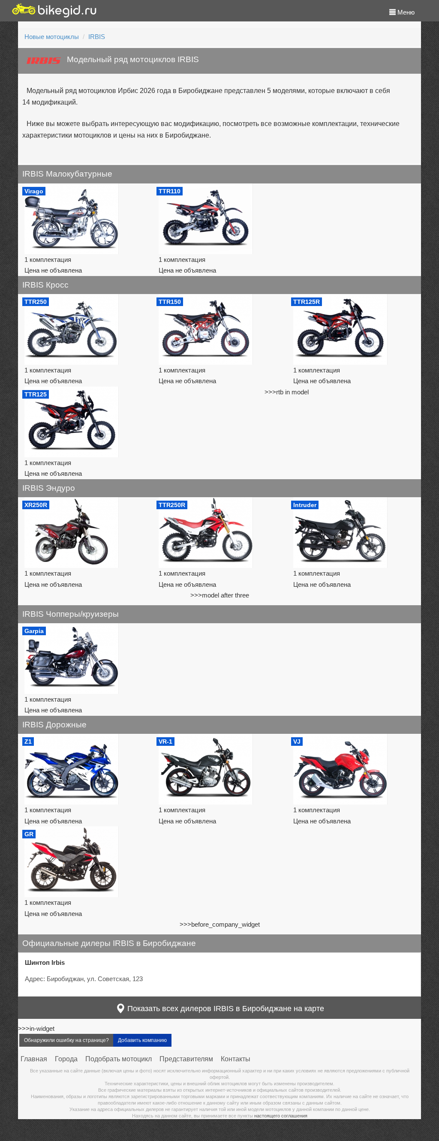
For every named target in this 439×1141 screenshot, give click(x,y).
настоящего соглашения (280, 1115)
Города (66, 1059)
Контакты (235, 1059)
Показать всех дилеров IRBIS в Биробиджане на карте (224, 1008)
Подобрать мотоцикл (118, 1059)
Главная (34, 1059)
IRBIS (96, 36)
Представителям (186, 1059)
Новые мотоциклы (51, 36)
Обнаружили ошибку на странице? (66, 1040)
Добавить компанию (142, 1040)
